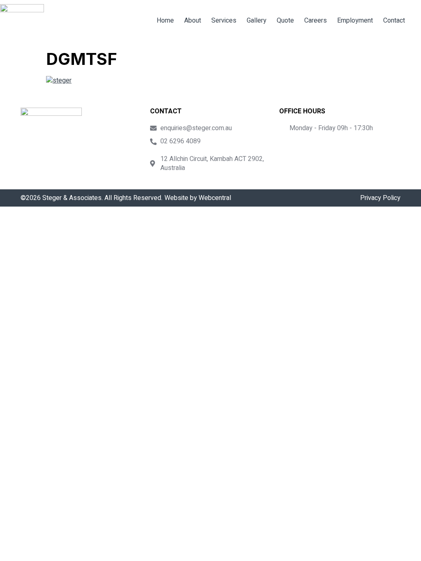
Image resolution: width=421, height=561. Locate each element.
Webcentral (215, 198)
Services (223, 20)
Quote (285, 20)
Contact (394, 20)
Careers (315, 20)
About (192, 20)
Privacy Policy (380, 197)
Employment (355, 20)
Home (165, 20)
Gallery (256, 20)
